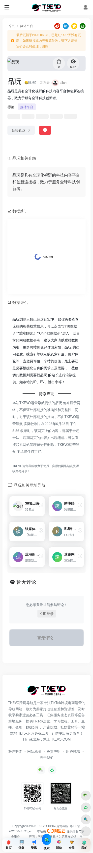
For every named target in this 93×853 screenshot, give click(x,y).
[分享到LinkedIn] (66, 25)
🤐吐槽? (30, 82)
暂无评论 (26, 581)
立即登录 (47, 613)
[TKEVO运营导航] (46, 7)
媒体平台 (26, 25)
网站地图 (34, 751)
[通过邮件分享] (83, 25)
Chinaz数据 (48, 333)
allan (63, 82)
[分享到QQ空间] (74, 25)
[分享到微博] (57, 25)
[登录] (85, 7)
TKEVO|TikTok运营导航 (53, 826)
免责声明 (54, 751)
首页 (11, 25)
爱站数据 (26, 333)
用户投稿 (73, 751)
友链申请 (15, 751)
